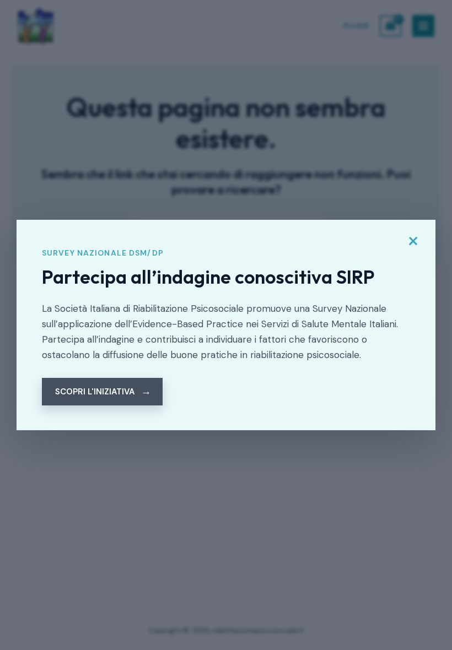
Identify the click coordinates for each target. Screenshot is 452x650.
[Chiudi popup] (412, 241)
